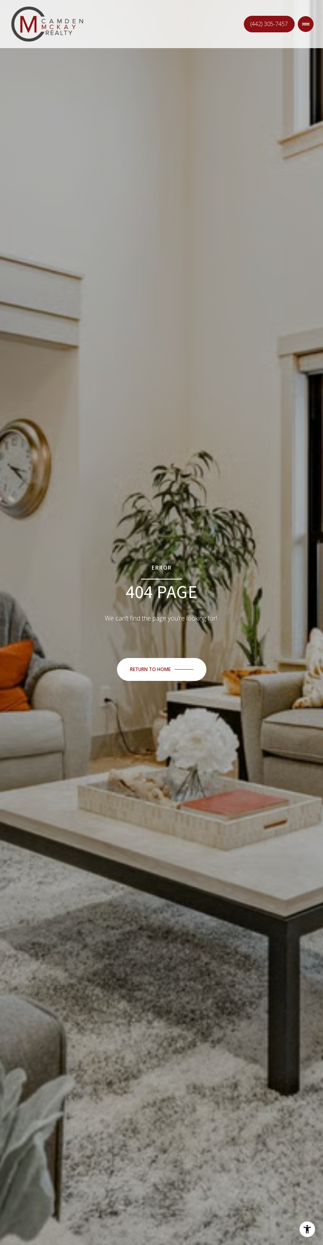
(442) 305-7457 (269, 24)
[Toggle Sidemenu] (306, 24)
